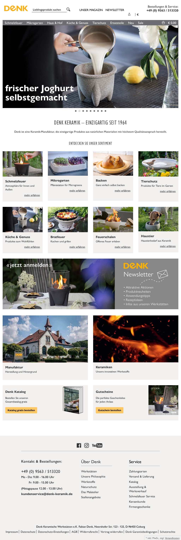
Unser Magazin (91, 10)
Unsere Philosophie (93, 476)
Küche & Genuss (77, 22)
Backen (101, 180)
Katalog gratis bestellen (21, 410)
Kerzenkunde (137, 501)
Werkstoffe (88, 481)
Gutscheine (104, 392)
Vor (176, 66)
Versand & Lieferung (141, 476)
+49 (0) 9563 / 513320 (40, 471)
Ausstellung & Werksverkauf (137, 489)
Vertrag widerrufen (112, 532)
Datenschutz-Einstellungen (53, 532)
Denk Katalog (15, 392)
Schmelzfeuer (13, 22)
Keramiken (104, 367)
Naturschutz (89, 487)
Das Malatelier (90, 492)
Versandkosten (172, 538)
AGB (74, 532)
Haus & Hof (54, 22)
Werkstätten (89, 471)
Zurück (4, 66)
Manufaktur (14, 367)
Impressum (12, 532)
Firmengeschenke (139, 506)
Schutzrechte (167, 532)
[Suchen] (68, 9)
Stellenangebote (91, 497)
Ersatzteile (117, 22)
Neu (131, 22)
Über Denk (91, 461)
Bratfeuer (58, 237)
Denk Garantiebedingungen (141, 532)
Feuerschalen (106, 237)
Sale (140, 22)
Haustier (147, 236)
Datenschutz (28, 532)
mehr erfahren (32, 195)
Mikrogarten (35, 22)
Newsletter (115, 10)
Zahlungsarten (138, 471)
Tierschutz (99, 22)
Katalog (133, 481)
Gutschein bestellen (109, 410)
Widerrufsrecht (89, 532)
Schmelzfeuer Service (142, 496)
